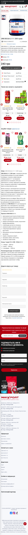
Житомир (11, 525)
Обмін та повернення (6, 443)
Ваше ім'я (4, 297)
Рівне (12, 528)
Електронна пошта (6, 303)
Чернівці (5, 523)
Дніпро (11, 522)
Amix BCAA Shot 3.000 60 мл (20, 108)
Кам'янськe (12, 532)
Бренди (3, 467)
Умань (24, 528)
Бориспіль (22, 530)
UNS (8, 57)
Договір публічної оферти (7, 486)
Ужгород (20, 528)
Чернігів (7, 525)
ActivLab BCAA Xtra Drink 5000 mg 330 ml (7, 109)
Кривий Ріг (5, 530)
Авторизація (4, 479)
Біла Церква (17, 530)
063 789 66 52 (4, 457)
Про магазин (4, 441)
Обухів (7, 532)
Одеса (13, 527)
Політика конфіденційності (7, 484)
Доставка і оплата (5, 438)
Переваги (4, 273)
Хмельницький (16, 523)
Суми (9, 528)
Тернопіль (10, 523)
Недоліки (4, 279)
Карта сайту (4, 472)
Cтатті (2, 469)
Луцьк (15, 528)
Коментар (4, 285)
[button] (2, 6)
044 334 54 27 (4, 453)
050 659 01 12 (4, 455)
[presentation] (1, 104)
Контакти (3, 436)
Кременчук (11, 530)
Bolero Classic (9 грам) (20, 150)
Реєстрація (4, 481)
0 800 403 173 (4, 450)
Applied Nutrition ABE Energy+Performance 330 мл (7, 151)
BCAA (10, 60)
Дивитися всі (15, 129)
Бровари (3, 532)
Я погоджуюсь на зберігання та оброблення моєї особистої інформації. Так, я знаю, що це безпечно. (12, 365)
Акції (2, 464)
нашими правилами (17, 318)
